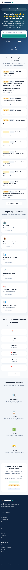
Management (4, 521)
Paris (2, 528)
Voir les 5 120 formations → (14, 203)
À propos (3, 549)
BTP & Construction (5, 515)
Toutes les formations (6, 512)
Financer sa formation (6, 544)
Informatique (4, 517)
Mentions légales (5, 551)
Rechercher (14, 36)
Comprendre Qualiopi (6, 547)
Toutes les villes (5, 537)
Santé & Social (4, 519)
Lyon (2, 531)
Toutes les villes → (14, 374)
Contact (3, 554)
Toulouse (3, 535)
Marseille (3, 533)
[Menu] (26, 2)
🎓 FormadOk (7, 2)
